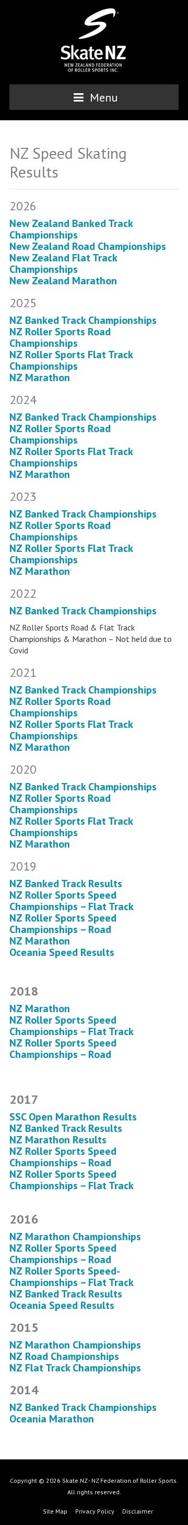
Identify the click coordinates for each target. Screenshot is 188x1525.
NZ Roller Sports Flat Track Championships (71, 360)
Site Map (55, 1511)
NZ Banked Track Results (65, 883)
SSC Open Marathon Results (73, 1117)
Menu (102, 97)
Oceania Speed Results (61, 952)
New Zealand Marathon (63, 280)
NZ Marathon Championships (75, 1236)
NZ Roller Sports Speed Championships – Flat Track (71, 900)
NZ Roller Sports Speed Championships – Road (62, 923)
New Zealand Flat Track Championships (63, 263)
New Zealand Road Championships (89, 246)
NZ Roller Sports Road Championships (60, 337)
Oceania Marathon (51, 1419)
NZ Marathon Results (58, 1139)
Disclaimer (137, 1511)
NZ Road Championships (64, 1356)
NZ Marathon (39, 377)
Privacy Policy (94, 1511)
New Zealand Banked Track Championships (71, 229)
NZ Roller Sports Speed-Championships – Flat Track (71, 1276)
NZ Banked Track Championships (83, 320)
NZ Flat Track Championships (75, 1368)
